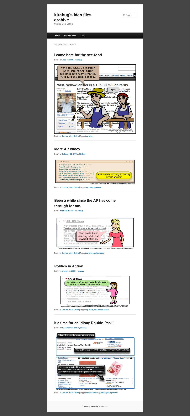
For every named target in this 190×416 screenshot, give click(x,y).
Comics (65, 136)
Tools (83, 35)
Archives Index (70, 35)
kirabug (79, 60)
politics (106, 309)
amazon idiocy (92, 392)
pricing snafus (112, 392)
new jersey (98, 309)
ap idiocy (89, 136)
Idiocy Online (74, 136)
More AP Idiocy (67, 148)
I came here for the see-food (78, 54)
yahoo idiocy (99, 253)
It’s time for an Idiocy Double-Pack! (84, 322)
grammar (98, 187)
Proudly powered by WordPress (95, 406)
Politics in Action (68, 266)
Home (57, 35)
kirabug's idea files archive (73, 17)
